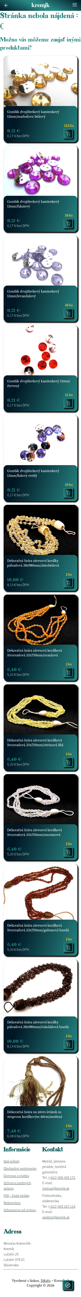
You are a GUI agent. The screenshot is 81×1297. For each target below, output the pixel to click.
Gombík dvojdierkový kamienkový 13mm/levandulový (33, 293)
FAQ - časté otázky (16, 1195)
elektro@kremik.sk (55, 1217)
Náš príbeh (11, 1161)
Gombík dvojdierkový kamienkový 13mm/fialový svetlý (33, 473)
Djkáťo (46, 1281)
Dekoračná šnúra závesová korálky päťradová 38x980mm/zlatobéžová (33, 563)
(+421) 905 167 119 (61, 1206)
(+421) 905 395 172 (61, 1177)
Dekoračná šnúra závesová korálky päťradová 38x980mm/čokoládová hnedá (38, 1024)
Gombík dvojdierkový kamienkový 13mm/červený (38, 383)
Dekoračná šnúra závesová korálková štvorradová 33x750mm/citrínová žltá (35, 742)
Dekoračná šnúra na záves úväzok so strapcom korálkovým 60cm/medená (34, 1114)
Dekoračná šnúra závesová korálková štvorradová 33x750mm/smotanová (34, 832)
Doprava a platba (16, 1175)
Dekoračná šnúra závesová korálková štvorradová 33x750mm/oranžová (34, 652)
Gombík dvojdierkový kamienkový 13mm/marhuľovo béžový (33, 114)
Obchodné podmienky (20, 1168)
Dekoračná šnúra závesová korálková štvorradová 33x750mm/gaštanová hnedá (38, 927)
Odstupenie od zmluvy (20, 1210)
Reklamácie (12, 1202)
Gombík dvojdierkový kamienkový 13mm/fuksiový (33, 204)
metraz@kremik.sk (55, 1188)
